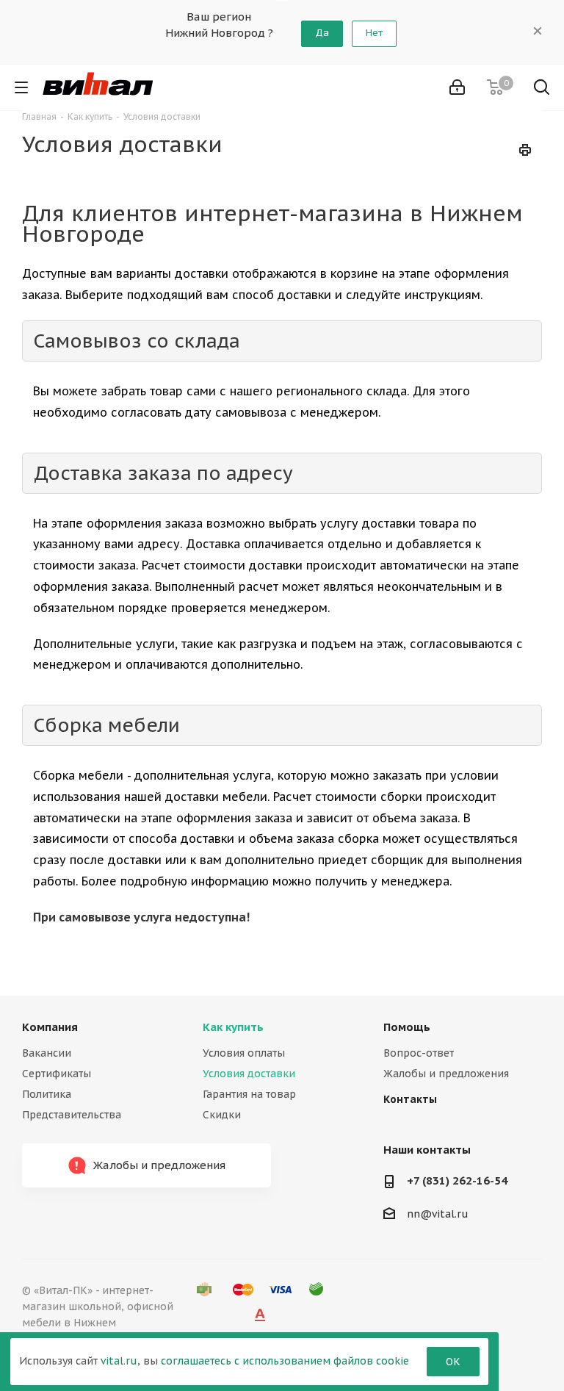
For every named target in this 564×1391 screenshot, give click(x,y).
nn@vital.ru (438, 1214)
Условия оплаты (244, 1053)
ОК (453, 1361)
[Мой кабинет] (457, 87)
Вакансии (46, 1053)
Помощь (406, 1027)
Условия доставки (249, 1073)
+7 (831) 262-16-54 (457, 1180)
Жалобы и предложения (446, 1073)
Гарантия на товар (249, 1094)
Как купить (233, 1027)
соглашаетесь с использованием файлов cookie (285, 1360)
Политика (46, 1094)
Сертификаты (56, 1073)
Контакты (410, 1099)
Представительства (71, 1114)
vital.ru (119, 1360)
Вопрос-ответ (418, 1053)
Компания (50, 1027)
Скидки (222, 1114)
